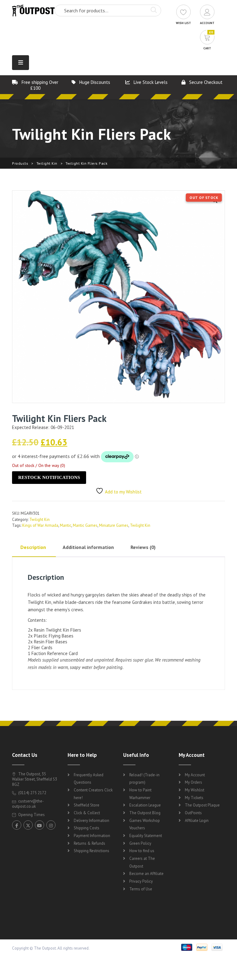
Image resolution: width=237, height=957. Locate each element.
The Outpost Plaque (202, 805)
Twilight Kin (46, 163)
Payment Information (92, 835)
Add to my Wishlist (123, 492)
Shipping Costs (86, 828)
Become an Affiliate (146, 873)
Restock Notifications (49, 477)
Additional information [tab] (88, 547)
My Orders (193, 782)
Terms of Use (140, 889)
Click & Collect (87, 812)
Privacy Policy (141, 881)
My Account (195, 775)
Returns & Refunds (89, 843)
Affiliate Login (197, 820)
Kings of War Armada (40, 525)
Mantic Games (85, 525)
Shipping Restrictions (91, 850)
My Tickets (194, 797)
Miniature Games (113, 525)
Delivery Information (91, 820)
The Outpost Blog (144, 812)
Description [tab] (33, 547)
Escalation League (145, 805)
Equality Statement (145, 835)
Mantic (65, 525)
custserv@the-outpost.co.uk (28, 803)
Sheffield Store (86, 805)
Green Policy (140, 843)
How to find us (141, 850)
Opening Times (31, 814)
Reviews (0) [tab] (143, 547)
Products (20, 163)
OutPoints (193, 812)
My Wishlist (194, 790)
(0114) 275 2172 (31, 792)
